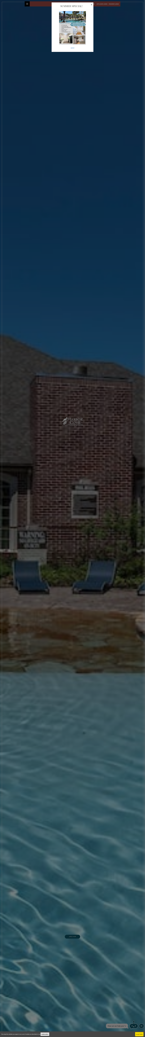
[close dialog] (91, 5)
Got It (72, 47)
